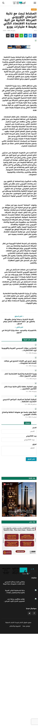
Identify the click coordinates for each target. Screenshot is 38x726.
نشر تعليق (31, 459)
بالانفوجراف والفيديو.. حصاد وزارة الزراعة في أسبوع (19, 331)
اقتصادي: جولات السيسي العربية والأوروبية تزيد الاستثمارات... (19, 349)
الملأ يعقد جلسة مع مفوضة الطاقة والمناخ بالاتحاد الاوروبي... (19, 413)
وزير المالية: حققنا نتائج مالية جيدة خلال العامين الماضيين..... (20, 388)
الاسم (35, 428)
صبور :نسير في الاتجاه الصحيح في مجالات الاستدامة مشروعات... (20, 362)
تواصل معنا (26, 626)
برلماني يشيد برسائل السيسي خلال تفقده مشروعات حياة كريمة (14, 583)
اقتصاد (34, 9)
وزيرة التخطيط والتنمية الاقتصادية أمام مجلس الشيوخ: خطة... (21, 375)
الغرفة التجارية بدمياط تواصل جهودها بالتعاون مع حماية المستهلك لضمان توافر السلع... (19, 321)
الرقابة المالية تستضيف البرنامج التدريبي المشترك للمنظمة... (20, 400)
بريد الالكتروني (31, 436)
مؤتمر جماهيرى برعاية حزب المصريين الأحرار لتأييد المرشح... (14, 600)
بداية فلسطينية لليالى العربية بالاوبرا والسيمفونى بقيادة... (15, 591)
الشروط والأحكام (15, 626)
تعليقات (27, 423)
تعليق (34, 444)
